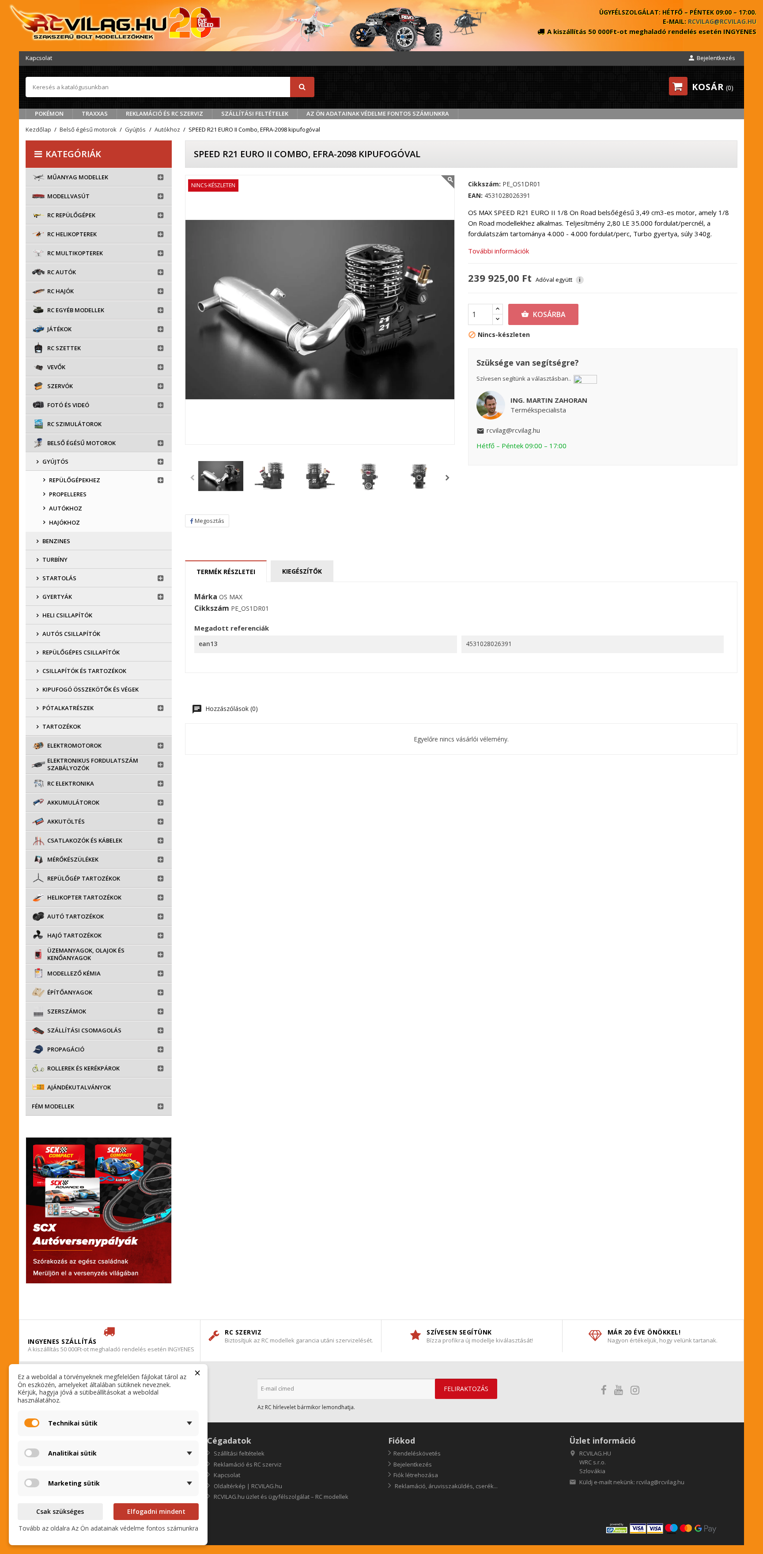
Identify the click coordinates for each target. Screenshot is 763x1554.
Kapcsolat (39, 58)
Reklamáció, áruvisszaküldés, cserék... (445, 1486)
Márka (205, 597)
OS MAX (230, 597)
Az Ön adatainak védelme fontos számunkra (377, 113)
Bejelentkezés (412, 1464)
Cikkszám (211, 609)
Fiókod (401, 1440)
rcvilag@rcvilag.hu (722, 21)
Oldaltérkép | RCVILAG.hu (247, 1486)
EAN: (475, 196)
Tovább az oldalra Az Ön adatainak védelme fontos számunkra (108, 1528)
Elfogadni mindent (156, 1511)
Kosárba (543, 314)
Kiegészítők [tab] (302, 571)
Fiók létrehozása (415, 1475)
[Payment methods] (671, 1528)
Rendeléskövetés (417, 1453)
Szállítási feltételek (254, 113)
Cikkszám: (484, 184)
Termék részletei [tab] (225, 571)
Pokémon (49, 113)
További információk (498, 250)
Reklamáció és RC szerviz (164, 113)
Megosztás (209, 521)
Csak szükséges (60, 1511)
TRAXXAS (95, 113)
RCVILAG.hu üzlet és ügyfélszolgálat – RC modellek (280, 1497)
